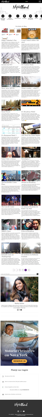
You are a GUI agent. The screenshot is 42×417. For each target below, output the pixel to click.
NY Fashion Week (27, 65)
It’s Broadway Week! (28, 112)
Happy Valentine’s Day (9, 40)
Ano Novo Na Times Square (30, 135)
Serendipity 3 (25, 159)
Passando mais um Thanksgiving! (7, 255)
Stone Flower (5, 112)
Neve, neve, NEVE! (8, 88)
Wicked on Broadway (28, 182)
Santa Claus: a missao (8, 159)
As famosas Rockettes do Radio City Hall (29, 207)
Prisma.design (22, 415)
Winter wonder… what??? (30, 88)
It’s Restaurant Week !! (9, 135)
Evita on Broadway (27, 231)
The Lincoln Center (7, 207)
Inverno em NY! (6, 65)
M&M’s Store (6, 231)
